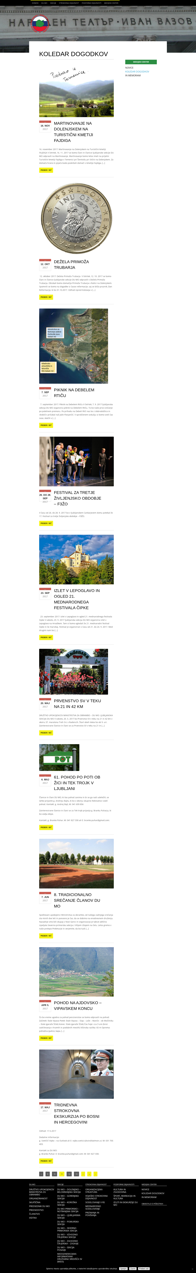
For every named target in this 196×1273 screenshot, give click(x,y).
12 (69, 1174)
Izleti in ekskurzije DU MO (125, 1203)
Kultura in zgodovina (119, 1190)
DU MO (43, 4)
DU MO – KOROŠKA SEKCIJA (67, 1203)
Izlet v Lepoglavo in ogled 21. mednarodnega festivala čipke (77, 599)
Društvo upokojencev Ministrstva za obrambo (41, 1192)
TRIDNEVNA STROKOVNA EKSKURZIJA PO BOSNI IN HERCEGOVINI (76, 1113)
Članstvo (34, 1214)
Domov (35, 3)
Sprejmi (123, 1269)
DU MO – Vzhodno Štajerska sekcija (67, 1235)
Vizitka (33, 1217)
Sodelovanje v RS (95, 1202)
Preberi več (46, 170)
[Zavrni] (192, 1269)
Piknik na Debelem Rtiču (74, 393)
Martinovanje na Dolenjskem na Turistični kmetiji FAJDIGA (73, 132)
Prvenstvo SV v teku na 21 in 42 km (77, 704)
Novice (129, 67)
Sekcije (52, 4)
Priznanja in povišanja (92, 1213)
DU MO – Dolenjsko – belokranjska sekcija (69, 1190)
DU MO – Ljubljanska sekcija (68, 1216)
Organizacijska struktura (94, 1190)
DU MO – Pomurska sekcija (68, 1222)
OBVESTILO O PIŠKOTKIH (152, 1204)
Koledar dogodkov (137, 71)
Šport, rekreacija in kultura (124, 1197)
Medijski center (110, 4)
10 (54, 1174)
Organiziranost (38, 1198)
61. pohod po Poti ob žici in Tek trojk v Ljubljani (77, 783)
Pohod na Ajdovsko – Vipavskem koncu (78, 1006)
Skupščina (34, 1202)
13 (76, 1174)
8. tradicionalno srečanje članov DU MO (77, 900)
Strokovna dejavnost (68, 4)
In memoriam (133, 75)
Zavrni (132, 1269)
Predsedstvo (36, 1210)
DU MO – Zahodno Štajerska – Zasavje (67, 1242)
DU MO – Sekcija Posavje (65, 1248)
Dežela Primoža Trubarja (71, 265)
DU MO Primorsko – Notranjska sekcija (68, 1210)
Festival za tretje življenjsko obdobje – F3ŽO (77, 498)
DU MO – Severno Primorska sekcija (67, 1229)
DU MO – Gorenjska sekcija (68, 1197)
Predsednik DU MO (39, 1206)
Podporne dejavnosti (90, 4)
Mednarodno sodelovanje (93, 1207)
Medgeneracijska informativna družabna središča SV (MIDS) (69, 1258)
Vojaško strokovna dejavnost (96, 1197)
